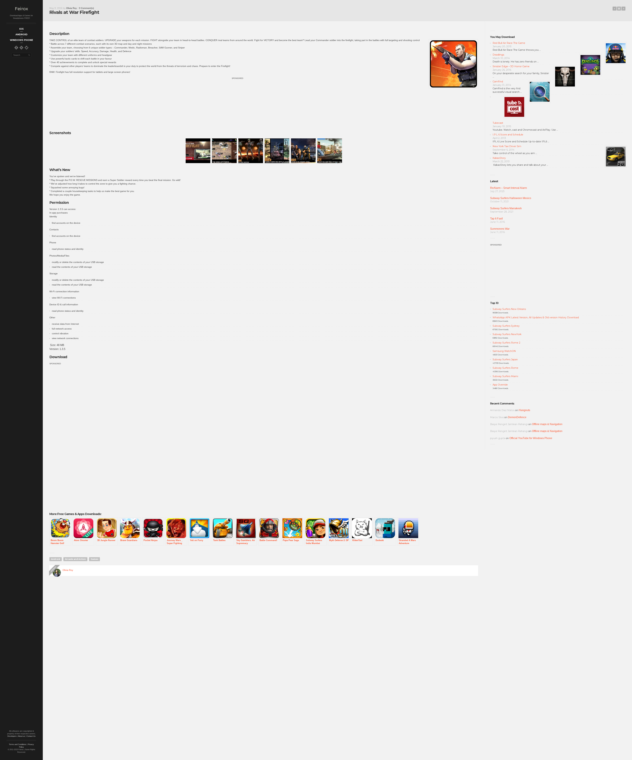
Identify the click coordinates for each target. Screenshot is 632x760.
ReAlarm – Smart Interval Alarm (508, 187)
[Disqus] (263, 626)
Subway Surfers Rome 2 (506, 342)
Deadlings (498, 54)
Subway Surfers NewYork (507, 334)
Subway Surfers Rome (505, 367)
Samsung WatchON (504, 351)
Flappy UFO (623, 9)
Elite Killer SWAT (615, 9)
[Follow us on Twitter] (26, 48)
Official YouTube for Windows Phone (530, 438)
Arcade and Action (75, 559)
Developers (12, 736)
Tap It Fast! (496, 218)
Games (94, 559)
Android (55, 559)
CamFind (498, 81)
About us (21, 736)
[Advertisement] (237, 103)
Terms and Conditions (17, 744)
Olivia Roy (71, 8)
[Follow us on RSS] (21, 48)
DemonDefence (517, 417)
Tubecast (498, 122)
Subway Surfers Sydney (506, 325)
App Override (500, 384)
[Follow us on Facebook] (16, 48)
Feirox (21, 9)
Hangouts (524, 410)
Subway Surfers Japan (505, 359)
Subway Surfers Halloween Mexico (510, 198)
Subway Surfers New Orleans (509, 309)
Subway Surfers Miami (505, 376)
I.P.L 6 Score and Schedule (508, 134)
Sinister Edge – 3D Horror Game (511, 66)
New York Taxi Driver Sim (507, 146)
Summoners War (500, 228)
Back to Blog (619, 9)
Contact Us (31, 736)
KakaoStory (499, 158)
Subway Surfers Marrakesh (506, 208)
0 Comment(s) (86, 8)
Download (58, 357)
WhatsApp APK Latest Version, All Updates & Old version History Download (536, 317)
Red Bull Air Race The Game (509, 43)
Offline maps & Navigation (547, 424)
